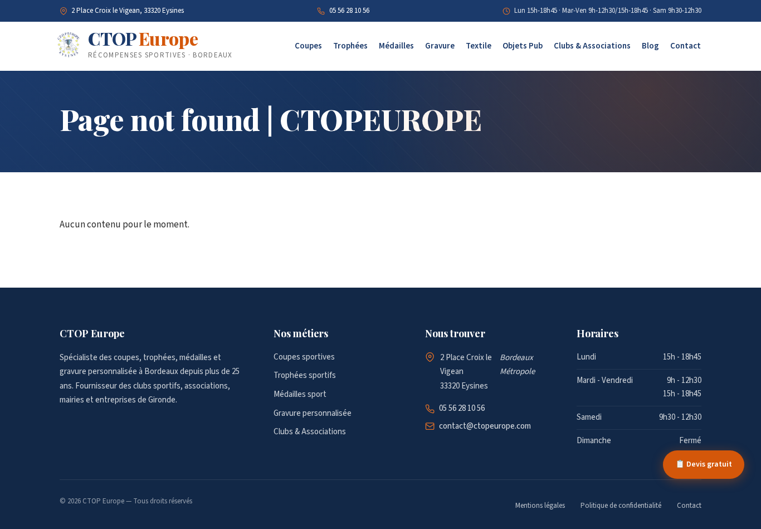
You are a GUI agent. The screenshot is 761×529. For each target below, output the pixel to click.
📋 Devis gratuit (703, 464)
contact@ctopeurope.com (485, 426)
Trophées (350, 46)
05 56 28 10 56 (349, 11)
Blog (650, 46)
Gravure (440, 46)
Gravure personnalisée (313, 413)
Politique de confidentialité (620, 506)
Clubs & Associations (592, 46)
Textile (478, 46)
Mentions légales (540, 506)
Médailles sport (300, 394)
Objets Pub (523, 46)
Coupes (308, 46)
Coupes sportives (304, 357)
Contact (685, 46)
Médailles (396, 46)
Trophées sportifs (305, 375)
